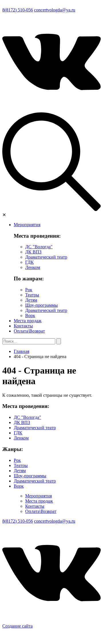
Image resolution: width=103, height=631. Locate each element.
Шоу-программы (41, 305)
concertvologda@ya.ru (54, 9)
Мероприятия (27, 224)
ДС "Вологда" (39, 246)
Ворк (30, 315)
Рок (28, 289)
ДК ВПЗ (33, 251)
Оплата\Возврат (29, 331)
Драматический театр (46, 257)
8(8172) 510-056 (17, 9)
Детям (31, 300)
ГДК (29, 262)
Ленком (32, 267)
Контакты (23, 325)
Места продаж (27, 320)
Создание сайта (17, 626)
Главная (21, 351)
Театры (32, 294)
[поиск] (51, 209)
